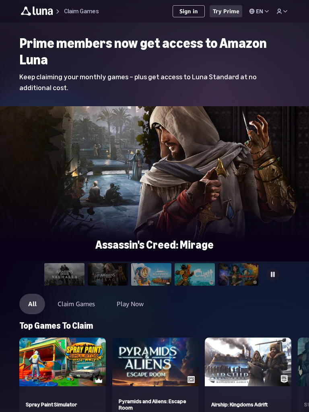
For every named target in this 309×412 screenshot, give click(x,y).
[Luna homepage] (37, 12)
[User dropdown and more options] (282, 11)
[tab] (64, 274)
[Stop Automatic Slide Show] (272, 274)
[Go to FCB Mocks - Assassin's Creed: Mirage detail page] (154, 193)
